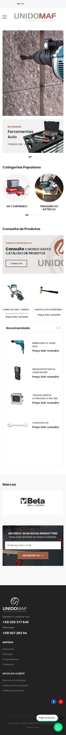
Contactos (8, 664)
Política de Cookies (13, 690)
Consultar (15, 144)
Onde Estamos (11, 659)
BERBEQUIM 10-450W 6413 (44, 345)
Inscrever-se (31, 555)
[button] (29, 157)
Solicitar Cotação (21, 80)
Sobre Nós (8, 649)
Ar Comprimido (16, 206)
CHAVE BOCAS (40, 422)
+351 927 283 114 (15, 633)
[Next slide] (59, 328)
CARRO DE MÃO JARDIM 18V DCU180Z (23, 309)
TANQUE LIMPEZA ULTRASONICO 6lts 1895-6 (46, 398)
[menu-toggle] (5, 17)
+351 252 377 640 (16, 622)
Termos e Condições (14, 680)
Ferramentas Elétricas (49, 208)
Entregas (7, 654)
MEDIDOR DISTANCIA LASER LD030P (43, 371)
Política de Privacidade (15, 685)
